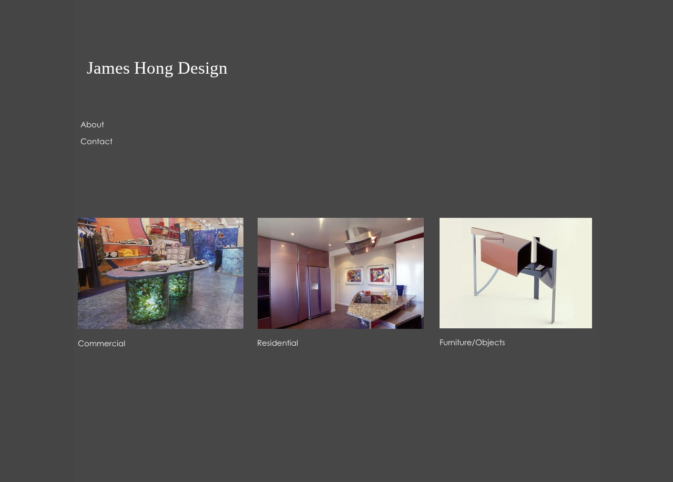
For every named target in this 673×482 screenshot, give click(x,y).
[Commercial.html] (160, 326)
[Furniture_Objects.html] (516, 325)
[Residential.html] (341, 326)
